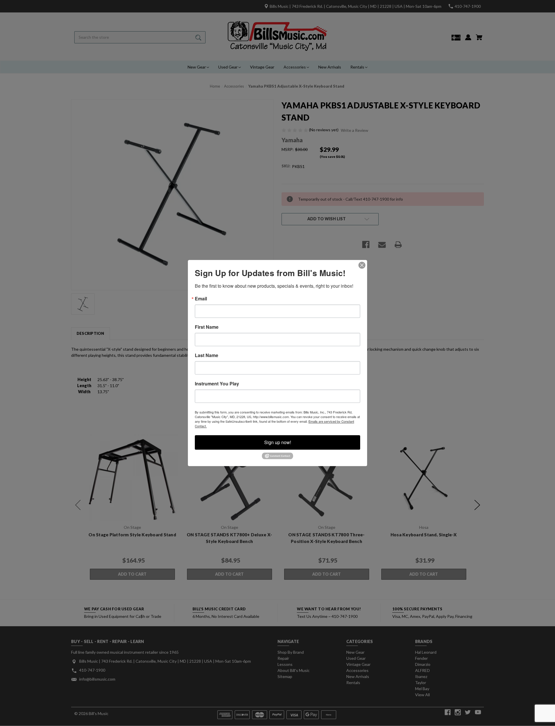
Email (201, 298)
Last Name (206, 355)
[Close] (361, 265)
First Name (207, 327)
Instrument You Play (217, 383)
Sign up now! (277, 442)
